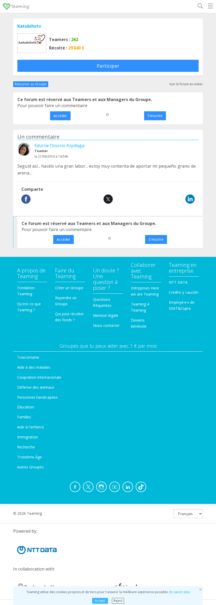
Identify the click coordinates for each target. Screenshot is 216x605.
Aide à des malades (33, 367)
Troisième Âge (29, 456)
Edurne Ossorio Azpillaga (59, 145)
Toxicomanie (28, 357)
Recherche (26, 446)
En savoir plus (179, 592)
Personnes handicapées (37, 397)
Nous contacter (106, 325)
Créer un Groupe (69, 287)
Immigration (27, 436)
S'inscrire (155, 115)
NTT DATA (178, 282)
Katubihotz (29, 26)
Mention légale (105, 315)
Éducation (25, 406)
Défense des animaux (35, 387)
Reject (118, 600)
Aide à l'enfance (30, 426)
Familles (24, 416)
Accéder (60, 115)
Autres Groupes (30, 466)
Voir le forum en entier (186, 84)
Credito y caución (183, 292)
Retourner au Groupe (31, 84)
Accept (100, 600)
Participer (108, 66)
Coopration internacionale (39, 377)
